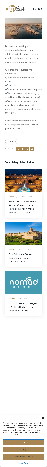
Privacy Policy (23, 463)
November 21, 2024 (25, 197)
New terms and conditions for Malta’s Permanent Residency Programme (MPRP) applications (23, 207)
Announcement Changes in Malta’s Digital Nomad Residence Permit (23, 307)
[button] (43, 418)
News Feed (12, 141)
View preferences (23, 456)
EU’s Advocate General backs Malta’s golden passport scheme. (21, 258)
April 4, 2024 (23, 298)
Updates (12, 196)
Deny (23, 449)
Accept (23, 442)
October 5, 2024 (24, 249)
